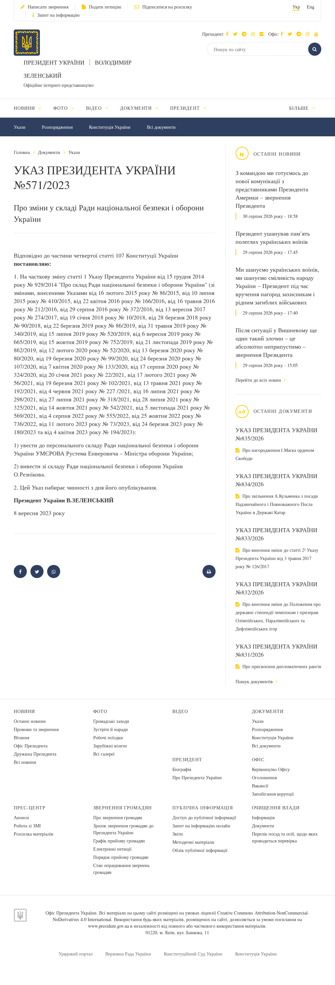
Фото (100, 711)
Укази (20, 127)
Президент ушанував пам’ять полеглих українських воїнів (273, 237)
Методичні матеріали (193, 842)
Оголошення (264, 777)
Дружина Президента (35, 754)
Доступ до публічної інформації (204, 817)
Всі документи (161, 127)
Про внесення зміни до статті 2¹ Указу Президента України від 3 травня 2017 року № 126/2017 (277, 558)
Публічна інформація (202, 807)
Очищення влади (276, 807)
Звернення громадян (122, 807)
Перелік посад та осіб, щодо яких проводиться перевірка (285, 837)
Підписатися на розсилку (167, 7)
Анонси (21, 817)
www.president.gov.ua (108, 926)
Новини (24, 711)
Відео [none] (94, 108)
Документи (49, 152)
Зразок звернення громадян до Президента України (123, 829)
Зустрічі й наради (110, 729)
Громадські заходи (111, 721)
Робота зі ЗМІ (27, 825)
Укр (296, 7)
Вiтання (21, 737)
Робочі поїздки (108, 737)
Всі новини (25, 762)
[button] (236, 34)
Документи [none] (137, 108)
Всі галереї (104, 754)
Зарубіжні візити (110, 746)
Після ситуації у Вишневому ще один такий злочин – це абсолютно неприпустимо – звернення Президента (276, 342)
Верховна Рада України (128, 954)
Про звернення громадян (117, 817)
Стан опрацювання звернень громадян (121, 868)
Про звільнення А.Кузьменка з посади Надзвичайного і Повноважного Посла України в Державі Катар (277, 504)
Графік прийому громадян (119, 841)
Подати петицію (105, 7)
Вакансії (260, 785)
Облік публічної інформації (199, 850)
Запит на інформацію (58, 15)
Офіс (258, 759)
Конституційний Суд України (193, 954)
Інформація (263, 817)
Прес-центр (29, 807)
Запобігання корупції (273, 794)
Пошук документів (255, 681)
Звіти (177, 834)
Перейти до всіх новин (259, 380)
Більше (299, 108)
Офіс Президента (30, 746)
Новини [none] (25, 108)
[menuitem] (30, 108)
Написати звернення (48, 7)
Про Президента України (197, 777)
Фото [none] (61, 108)
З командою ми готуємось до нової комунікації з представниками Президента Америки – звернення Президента (272, 189)
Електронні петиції (112, 849)
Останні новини (30, 721)
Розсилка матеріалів (33, 834)
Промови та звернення (36, 729)
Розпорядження (57, 127)
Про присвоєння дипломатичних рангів (281, 666)
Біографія (181, 769)
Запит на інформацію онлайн (201, 825)
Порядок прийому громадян (121, 857)
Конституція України (110, 127)
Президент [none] (186, 108)
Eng (310, 7)
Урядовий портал (76, 954)
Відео (180, 711)
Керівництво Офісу (271, 769)
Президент (187, 759)
